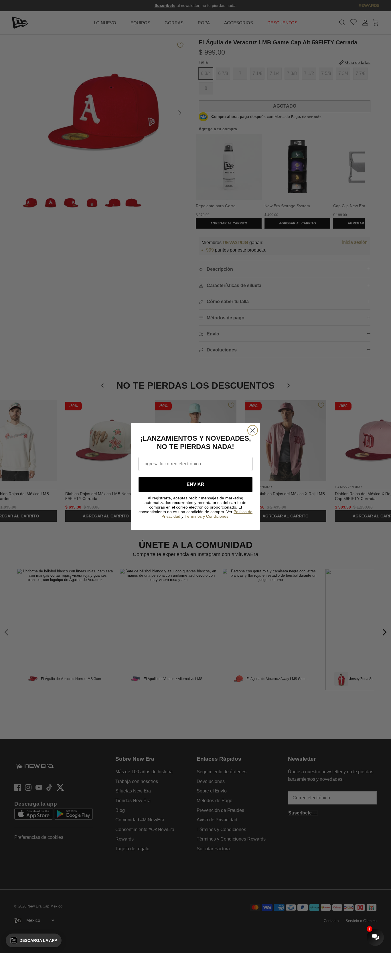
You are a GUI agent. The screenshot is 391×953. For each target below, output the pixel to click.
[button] (34, 940)
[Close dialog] (253, 430)
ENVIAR (195, 484)
